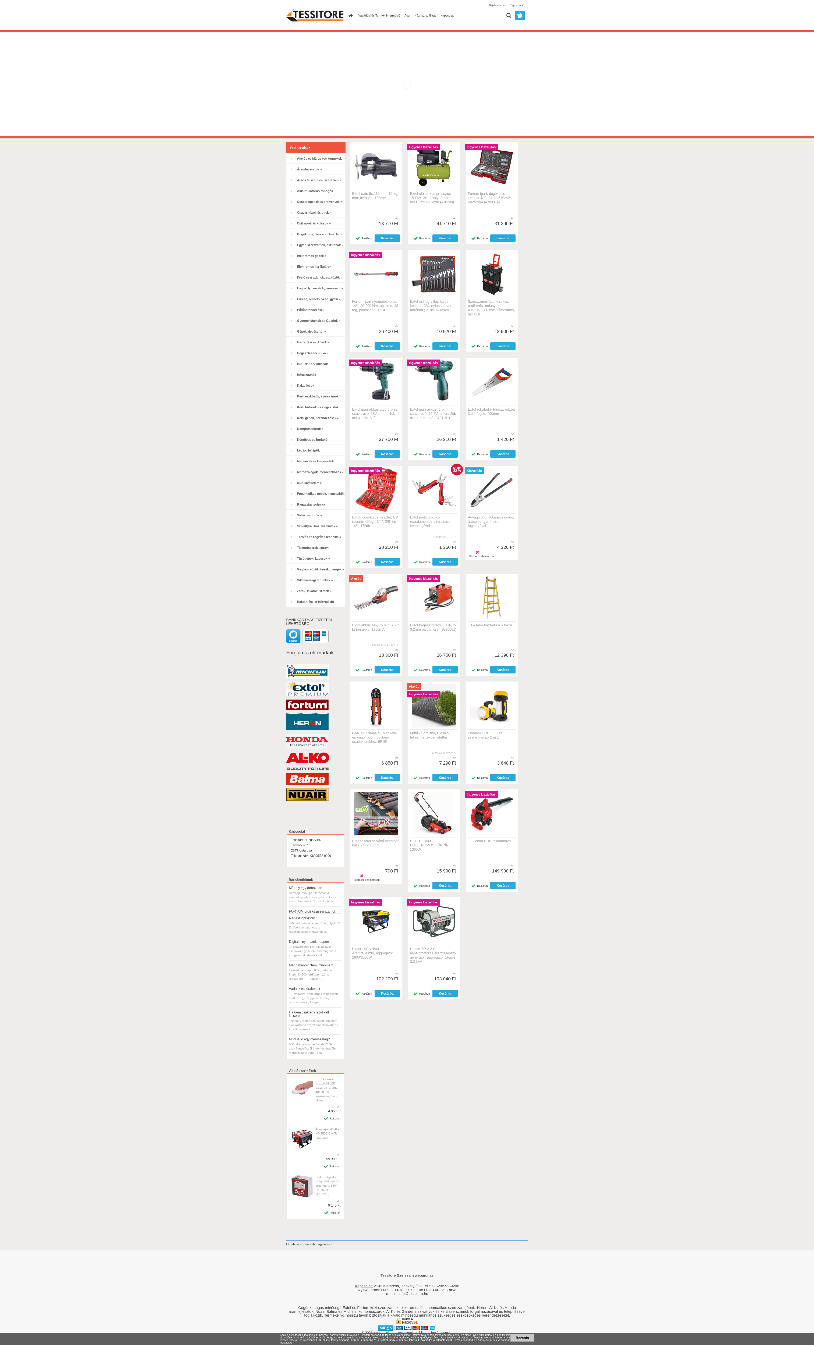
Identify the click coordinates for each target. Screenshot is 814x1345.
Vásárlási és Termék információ (379, 15)
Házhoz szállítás (425, 15)
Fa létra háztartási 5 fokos (492, 625)
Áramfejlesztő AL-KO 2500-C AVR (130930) (327, 1133)
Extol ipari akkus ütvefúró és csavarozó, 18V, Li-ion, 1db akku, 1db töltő (374, 413)
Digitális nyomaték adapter (309, 942)
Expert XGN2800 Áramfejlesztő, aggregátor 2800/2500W (372, 953)
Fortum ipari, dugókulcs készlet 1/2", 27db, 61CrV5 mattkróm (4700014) (489, 198)
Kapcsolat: (364, 1286)
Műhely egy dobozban (305, 888)
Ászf (407, 15)
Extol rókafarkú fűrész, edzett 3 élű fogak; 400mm (491, 411)
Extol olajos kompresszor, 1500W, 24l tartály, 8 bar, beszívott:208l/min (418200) (432, 198)
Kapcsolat (447, 15)
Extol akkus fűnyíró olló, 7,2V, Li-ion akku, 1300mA (375, 627)
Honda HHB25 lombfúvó (492, 841)
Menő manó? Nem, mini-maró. (311, 965)
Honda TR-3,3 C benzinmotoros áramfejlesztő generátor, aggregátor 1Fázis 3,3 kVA (433, 955)
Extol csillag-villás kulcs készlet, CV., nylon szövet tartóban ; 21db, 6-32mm (430, 306)
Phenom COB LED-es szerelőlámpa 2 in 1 (485, 735)
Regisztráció (517, 5)
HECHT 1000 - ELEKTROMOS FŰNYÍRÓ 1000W (430, 845)
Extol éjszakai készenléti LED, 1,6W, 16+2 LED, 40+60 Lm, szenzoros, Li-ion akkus (326, 1089)
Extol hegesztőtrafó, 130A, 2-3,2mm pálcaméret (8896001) (433, 627)
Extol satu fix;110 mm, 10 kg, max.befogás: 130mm (375, 196)
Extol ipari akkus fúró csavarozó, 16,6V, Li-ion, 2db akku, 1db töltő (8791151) (433, 413)
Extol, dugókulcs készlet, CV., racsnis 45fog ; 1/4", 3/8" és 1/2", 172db (376, 521)
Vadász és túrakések (304, 989)
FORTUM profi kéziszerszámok (312, 911)
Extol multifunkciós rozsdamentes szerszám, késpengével (430, 521)
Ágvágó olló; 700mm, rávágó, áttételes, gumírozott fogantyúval (491, 521)
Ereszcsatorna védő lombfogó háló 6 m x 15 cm (375, 843)
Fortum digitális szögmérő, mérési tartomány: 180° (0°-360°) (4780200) (327, 1185)
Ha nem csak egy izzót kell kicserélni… (309, 1013)
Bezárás (522, 1338)
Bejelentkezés (497, 5)
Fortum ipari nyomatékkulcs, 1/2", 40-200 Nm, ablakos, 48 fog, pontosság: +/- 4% (375, 306)
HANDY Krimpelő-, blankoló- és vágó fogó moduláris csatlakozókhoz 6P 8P (374, 737)
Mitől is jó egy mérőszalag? (309, 1039)
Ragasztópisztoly (302, 918)
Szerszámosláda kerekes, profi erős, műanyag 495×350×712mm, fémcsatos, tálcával (491, 308)
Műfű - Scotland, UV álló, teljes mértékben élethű (430, 735)
